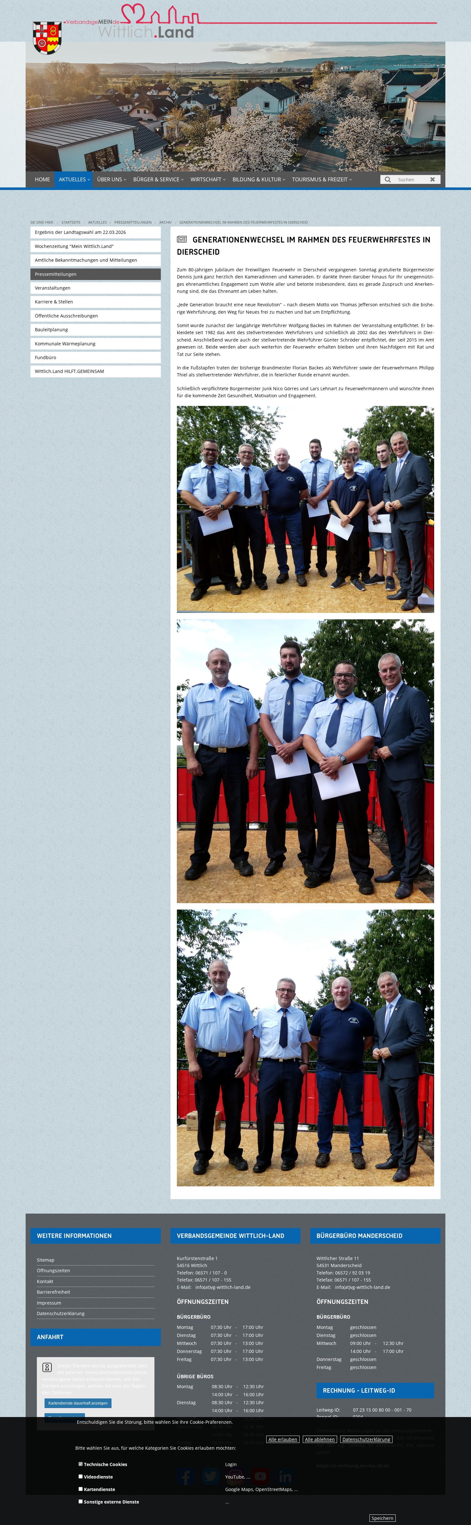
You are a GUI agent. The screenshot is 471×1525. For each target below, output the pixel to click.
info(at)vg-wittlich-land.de (223, 1287)
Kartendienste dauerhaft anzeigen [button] (78, 1403)
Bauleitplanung (51, 329)
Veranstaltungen (52, 288)
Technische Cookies (105, 1464)
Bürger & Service (156, 179)
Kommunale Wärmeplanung (65, 344)
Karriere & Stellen (54, 302)
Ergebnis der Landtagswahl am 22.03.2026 (80, 232)
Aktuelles (72, 179)
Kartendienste (99, 1489)
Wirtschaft (206, 179)
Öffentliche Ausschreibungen (66, 316)
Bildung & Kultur (257, 179)
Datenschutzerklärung (366, 1439)
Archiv (165, 222)
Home (42, 179)
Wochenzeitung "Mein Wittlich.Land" (74, 246)
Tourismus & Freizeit (320, 179)
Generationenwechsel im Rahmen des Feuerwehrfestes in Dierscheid (243, 222)
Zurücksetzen (432, 179)
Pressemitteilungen (133, 222)
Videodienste (98, 1477)
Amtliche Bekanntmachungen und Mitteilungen (86, 260)
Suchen (388, 179)
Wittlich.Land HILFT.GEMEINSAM (69, 371)
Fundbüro (45, 357)
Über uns (109, 179)
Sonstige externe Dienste (111, 1502)
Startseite (71, 222)
